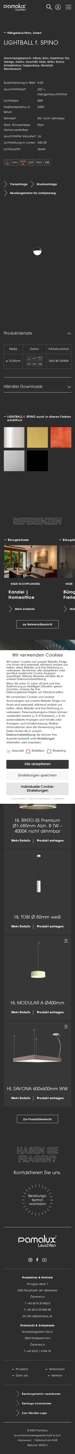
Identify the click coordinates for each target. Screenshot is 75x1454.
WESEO (43, 1445)
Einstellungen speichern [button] (37, 775)
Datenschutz (43, 1440)
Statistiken (38, 751)
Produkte (22, 1369)
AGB (54, 1440)
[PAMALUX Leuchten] (15, 7)
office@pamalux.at (39, 1316)
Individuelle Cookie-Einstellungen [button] (37, 788)
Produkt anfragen (50, 840)
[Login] (58, 5)
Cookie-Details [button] (18, 799)
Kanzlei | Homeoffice (22, 594)
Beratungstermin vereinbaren (41, 1393)
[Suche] (49, 7)
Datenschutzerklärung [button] (40, 799)
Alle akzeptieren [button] (37, 764)
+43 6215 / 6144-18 (38, 1351)
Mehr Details (20, 840)
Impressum (25, 1440)
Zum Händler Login (34, 1413)
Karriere (57, 1376)
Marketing (59, 751)
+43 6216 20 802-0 (38, 1303)
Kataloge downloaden (37, 1403)
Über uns (22, 1376)
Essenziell (18, 751)
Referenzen (57, 1369)
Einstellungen (46, 738)
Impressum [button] (59, 799)
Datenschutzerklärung (20, 735)
